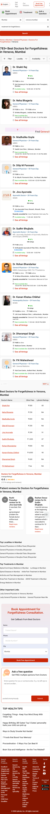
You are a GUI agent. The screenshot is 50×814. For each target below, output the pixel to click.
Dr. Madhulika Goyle (23, 137)
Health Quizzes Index (25, 783)
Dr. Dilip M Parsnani (23, 165)
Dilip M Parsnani (8, 426)
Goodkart (4, 767)
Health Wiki (24, 768)
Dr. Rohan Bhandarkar (24, 264)
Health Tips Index (26, 772)
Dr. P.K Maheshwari (23, 360)
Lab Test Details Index (25, 804)
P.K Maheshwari (8, 466)
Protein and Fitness (5, 774)
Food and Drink (4, 791)
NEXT (45, 384)
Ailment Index (25, 799)
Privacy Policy (35, 783)
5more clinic (18, 250)
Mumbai (9, 40)
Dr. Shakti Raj (20, 67)
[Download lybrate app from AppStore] (45, 790)
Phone (5, 635)
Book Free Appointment (39, 4)
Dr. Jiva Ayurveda (22, 191)
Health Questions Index (25, 777)
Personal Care (4, 796)
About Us (36, 767)
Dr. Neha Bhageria (22, 100)
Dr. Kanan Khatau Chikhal (26, 297)
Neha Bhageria (7, 412)
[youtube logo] (44, 774)
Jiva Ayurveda (7, 432)
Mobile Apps (35, 775)
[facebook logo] (44, 764)
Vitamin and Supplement (5, 770)
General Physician (20, 40)
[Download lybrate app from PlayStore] (45, 786)
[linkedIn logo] (44, 771)
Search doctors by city (16, 767)
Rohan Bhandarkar (9, 446)
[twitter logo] (44, 768)
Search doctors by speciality (16, 781)
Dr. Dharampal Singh (24, 333)
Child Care (4, 799)
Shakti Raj (6, 406)
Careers (35, 771)
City (4, 646)
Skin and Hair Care (4, 779)
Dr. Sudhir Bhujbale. (23, 228)
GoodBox (4, 801)
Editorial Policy (35, 787)
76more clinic (18, 211)
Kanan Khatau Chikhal (10, 453)
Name (5, 625)
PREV (5, 384)
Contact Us (36, 769)
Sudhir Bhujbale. (8, 439)
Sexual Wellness (4, 783)
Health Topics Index (24, 790)
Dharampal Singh (8, 459)
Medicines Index (26, 795)
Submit (40, 698)
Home (2, 40)
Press (35, 791)
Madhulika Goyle (8, 419)
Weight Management (5, 787)
